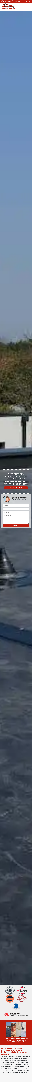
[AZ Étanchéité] (8, 7)
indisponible (6, 1)
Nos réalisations (16, 487)
